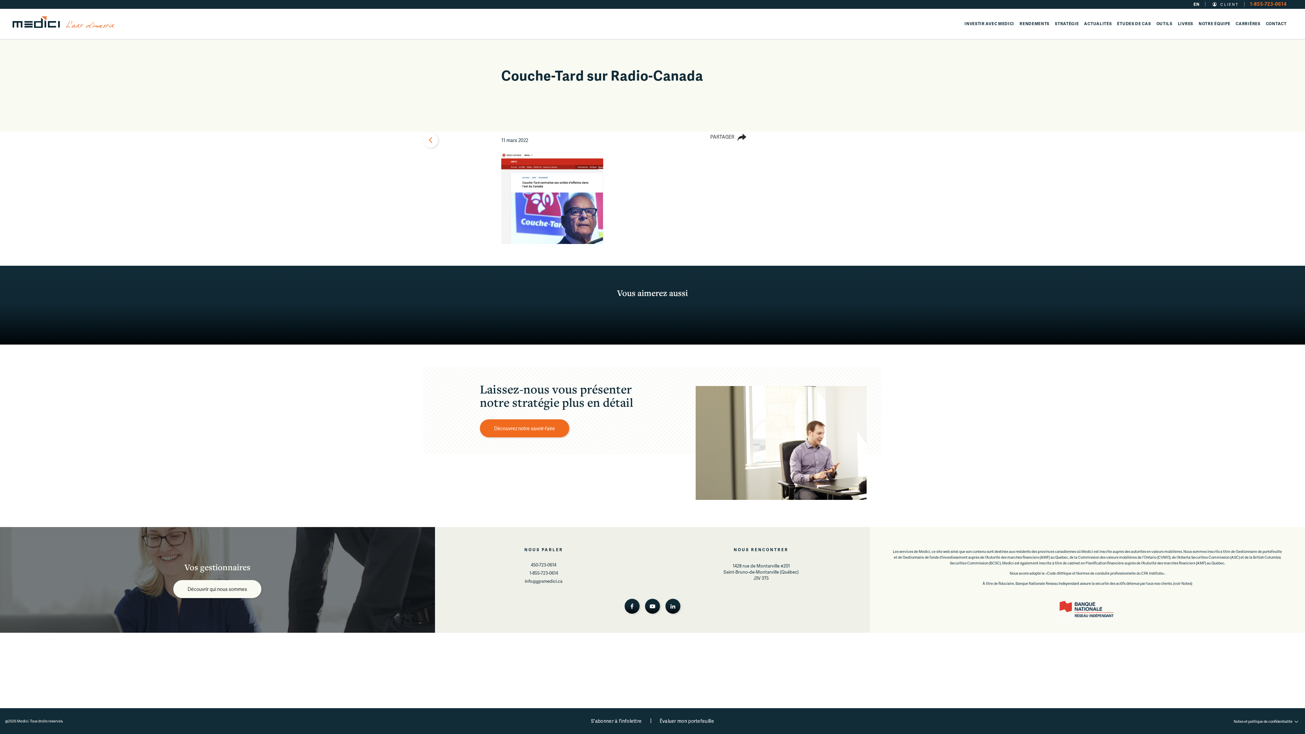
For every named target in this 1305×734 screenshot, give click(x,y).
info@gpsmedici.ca (543, 581)
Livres (1185, 24)
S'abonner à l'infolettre (616, 721)
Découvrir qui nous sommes (217, 589)
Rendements (1034, 24)
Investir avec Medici (989, 24)
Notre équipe (1214, 24)
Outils (1164, 24)
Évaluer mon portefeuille (687, 721)
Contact (1276, 24)
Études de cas (1134, 24)
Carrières (1248, 24)
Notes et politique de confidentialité (1263, 721)
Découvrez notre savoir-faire (524, 428)
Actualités (1098, 24)
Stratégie (1067, 24)
